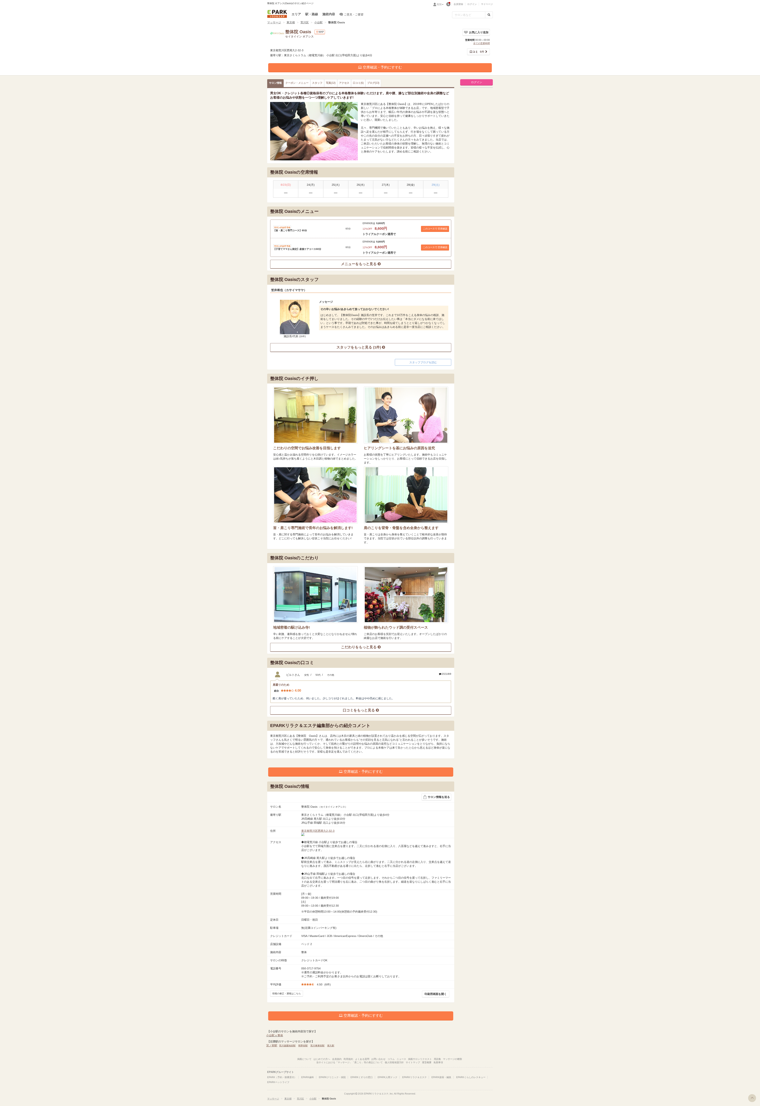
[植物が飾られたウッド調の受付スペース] (406, 594)
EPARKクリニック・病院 (332, 1077)
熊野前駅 (303, 1045)
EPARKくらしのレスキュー (470, 1077)
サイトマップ (413, 1062)
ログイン (472, 4)
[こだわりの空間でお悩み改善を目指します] (315, 415)
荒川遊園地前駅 (287, 1045)
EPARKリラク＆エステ (277, 14)
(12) (330, 83)
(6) (358, 83)
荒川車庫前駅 (317, 1045)
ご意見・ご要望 (353, 14)
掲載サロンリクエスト (420, 1059)
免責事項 (438, 1062)
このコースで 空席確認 (435, 228)
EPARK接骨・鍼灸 (441, 1077)
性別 (439, 4)
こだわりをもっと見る (359, 647)
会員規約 (337, 1059)
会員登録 (458, 4)
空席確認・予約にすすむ (382, 67)
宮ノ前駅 (271, 1045)
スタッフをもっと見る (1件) (359, 347)
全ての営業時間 (481, 43)
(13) (373, 83)
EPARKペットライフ (278, 1082)
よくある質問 (362, 1059)
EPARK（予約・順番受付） (281, 1077)
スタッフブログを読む (423, 362)
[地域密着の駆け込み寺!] (315, 594)
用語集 (437, 1059)
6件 (477, 51)
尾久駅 (330, 1045)
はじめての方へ (322, 1059)
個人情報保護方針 (394, 1062)
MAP (321, 31)
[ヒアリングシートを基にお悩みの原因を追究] (406, 415)
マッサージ (274, 22)
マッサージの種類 (452, 1059)
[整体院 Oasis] (314, 131)
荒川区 (304, 22)
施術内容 (328, 14)
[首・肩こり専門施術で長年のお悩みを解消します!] (315, 494)
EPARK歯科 (307, 1077)
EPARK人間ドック (387, 1077)
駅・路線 (311, 14)
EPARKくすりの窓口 (362, 1077)
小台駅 (318, 22)
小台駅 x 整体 (274, 1035)
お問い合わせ (378, 1059)
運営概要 (426, 1062)
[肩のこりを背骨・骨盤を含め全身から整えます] (406, 494)
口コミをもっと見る (359, 710)
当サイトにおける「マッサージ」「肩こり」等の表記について (349, 1062)
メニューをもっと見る (359, 264)
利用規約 (348, 1059)
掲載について (304, 1059)
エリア (296, 14)
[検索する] (489, 15)
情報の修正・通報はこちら (286, 993)
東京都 (291, 22)
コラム (391, 1059)
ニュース (401, 1059)
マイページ (487, 4)
